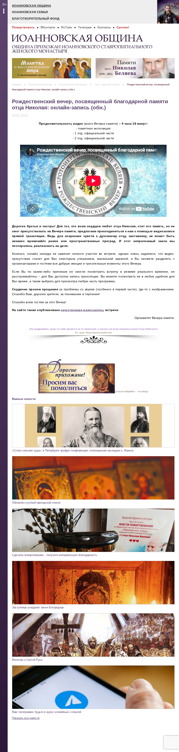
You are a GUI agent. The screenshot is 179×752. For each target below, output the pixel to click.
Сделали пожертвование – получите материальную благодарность (54, 555)
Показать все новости (26, 718)
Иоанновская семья (30, 12)
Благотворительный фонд (35, 18)
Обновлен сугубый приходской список (36, 502)
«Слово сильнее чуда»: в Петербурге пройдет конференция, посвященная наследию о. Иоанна (72, 450)
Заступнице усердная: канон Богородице (38, 607)
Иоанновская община (31, 5)
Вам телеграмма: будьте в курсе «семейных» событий (46, 712)
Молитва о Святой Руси (27, 659)
